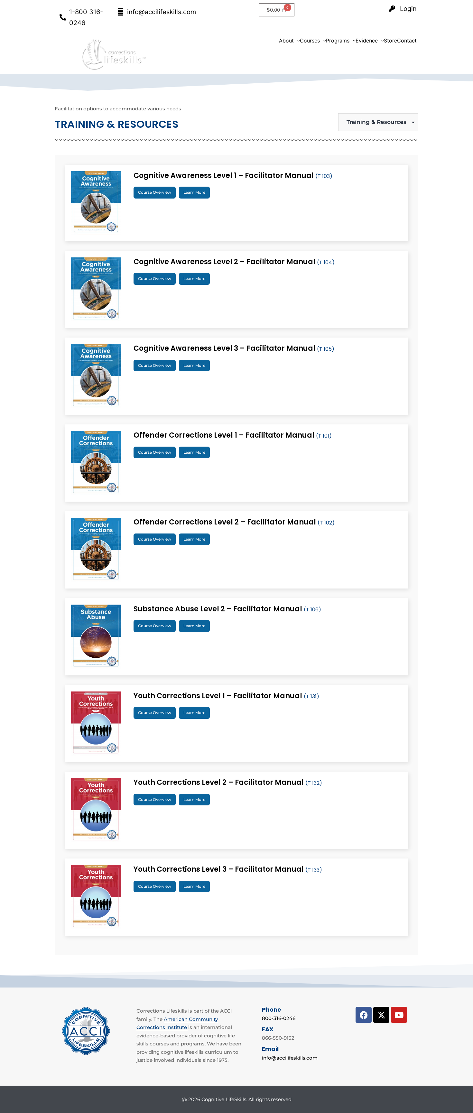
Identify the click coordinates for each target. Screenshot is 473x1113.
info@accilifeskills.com (290, 1058)
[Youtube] (399, 1015)
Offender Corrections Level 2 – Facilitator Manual (234, 522)
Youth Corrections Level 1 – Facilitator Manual (226, 696)
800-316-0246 (278, 1018)
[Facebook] (364, 1015)
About (286, 40)
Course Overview (154, 192)
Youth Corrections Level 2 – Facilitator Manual (228, 782)
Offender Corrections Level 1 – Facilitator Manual (233, 435)
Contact (407, 40)
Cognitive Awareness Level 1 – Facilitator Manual (233, 176)
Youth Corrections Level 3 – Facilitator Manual (228, 869)
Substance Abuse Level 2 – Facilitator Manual (227, 609)
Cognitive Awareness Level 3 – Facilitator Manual (234, 348)
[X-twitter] (381, 1015)
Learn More (194, 192)
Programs (337, 40)
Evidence (367, 40)
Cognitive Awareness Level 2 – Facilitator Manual (234, 262)
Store (390, 40)
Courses (310, 40)
